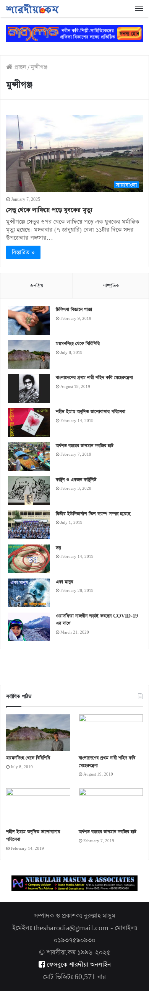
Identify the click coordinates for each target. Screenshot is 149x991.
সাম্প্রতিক (111, 285)
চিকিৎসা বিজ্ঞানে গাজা (74, 309)
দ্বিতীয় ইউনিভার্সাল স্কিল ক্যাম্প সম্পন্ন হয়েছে (93, 514)
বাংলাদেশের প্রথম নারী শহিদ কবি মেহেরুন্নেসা (94, 378)
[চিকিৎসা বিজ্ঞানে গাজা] (29, 320)
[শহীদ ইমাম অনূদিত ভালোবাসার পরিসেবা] (29, 422)
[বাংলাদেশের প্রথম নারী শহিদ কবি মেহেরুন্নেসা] (29, 388)
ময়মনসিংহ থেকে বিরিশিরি (78, 344)
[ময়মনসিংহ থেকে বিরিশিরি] (29, 354)
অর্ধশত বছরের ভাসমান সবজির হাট (84, 446)
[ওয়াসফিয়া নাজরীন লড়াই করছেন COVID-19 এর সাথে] (29, 627)
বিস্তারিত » (23, 252)
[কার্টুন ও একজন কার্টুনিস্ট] (29, 490)
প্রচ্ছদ (19, 67)
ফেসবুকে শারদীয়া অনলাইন (78, 964)
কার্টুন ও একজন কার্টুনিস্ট (76, 480)
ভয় (58, 548)
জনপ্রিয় (36, 285)
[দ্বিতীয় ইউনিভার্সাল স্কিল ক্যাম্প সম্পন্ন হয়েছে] (29, 524)
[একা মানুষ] (29, 593)
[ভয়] (29, 558)
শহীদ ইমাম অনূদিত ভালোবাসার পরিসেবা (90, 412)
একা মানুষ (64, 582)
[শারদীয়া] (32, 8)
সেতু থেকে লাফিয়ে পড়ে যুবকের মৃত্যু (49, 210)
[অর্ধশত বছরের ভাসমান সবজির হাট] (29, 456)
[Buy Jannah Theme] (74, 33)
